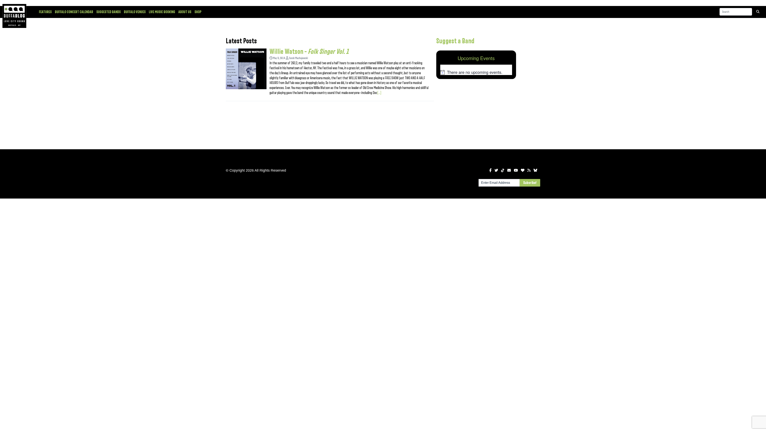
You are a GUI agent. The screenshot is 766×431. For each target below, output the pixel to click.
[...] (379, 93)
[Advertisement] (476, 113)
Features (45, 12)
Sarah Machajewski (298, 58)
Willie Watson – (309, 51)
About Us (184, 12)
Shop (197, 12)
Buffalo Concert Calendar (74, 12)
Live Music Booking (162, 12)
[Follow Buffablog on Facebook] (490, 170)
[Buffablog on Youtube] (516, 170)
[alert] (476, 72)
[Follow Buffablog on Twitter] (496, 170)
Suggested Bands (108, 12)
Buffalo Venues (135, 12)
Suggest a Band (455, 41)
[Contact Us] (509, 170)
